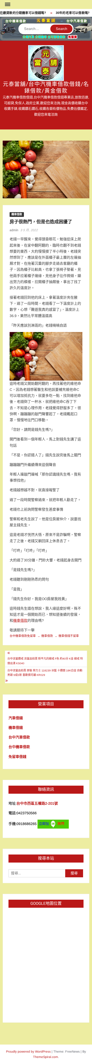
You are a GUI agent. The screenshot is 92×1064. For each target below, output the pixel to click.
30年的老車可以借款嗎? (70, 13)
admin (14, 230)
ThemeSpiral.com (45, 1057)
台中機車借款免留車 (23, 635)
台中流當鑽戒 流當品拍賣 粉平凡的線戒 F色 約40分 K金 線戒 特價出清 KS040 (45, 661)
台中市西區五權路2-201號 (37, 803)
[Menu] (7, 4)
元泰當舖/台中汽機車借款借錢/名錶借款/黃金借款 (46, 87)
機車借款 (16, 214)
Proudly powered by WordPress (28, 1051)
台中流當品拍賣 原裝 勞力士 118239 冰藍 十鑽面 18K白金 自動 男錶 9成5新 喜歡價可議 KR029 (44, 673)
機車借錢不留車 (69, 635)
